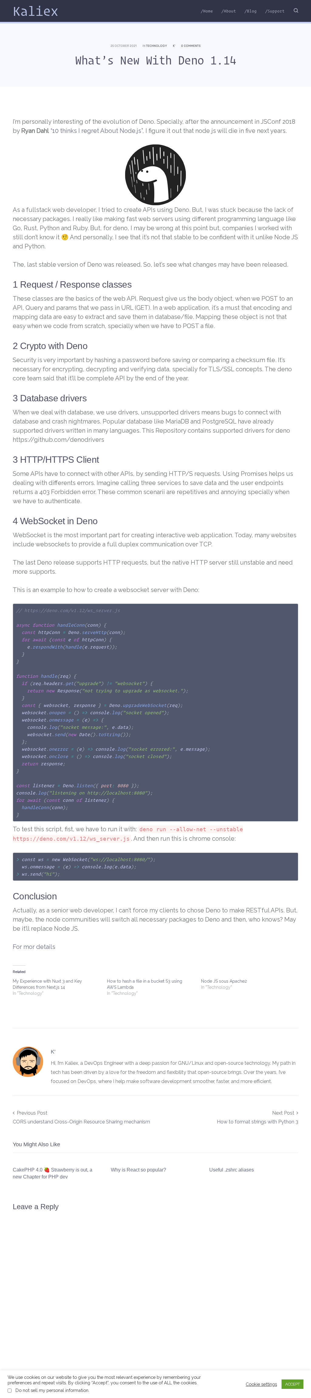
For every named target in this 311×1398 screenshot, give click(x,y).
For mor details (34, 946)
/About (228, 11)
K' (174, 46)
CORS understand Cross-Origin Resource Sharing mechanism (81, 1122)
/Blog (250, 11)
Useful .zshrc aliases (231, 1169)
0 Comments (190, 46)
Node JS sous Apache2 (224, 981)
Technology (156, 46)
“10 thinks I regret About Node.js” (96, 130)
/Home (207, 11)
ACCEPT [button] (292, 1384)
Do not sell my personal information (51, 1390)
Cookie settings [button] (261, 1384)
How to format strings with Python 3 (257, 1122)
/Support (275, 11)
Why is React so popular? (138, 1169)
